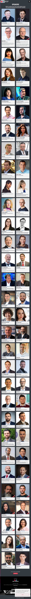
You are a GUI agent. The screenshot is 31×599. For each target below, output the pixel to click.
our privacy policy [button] (22, 592)
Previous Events (15, 585)
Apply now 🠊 (15, 573)
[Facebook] (12, 589)
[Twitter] (14, 589)
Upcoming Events (25, 584)
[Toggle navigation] (29, 1)
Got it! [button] (22, 594)
